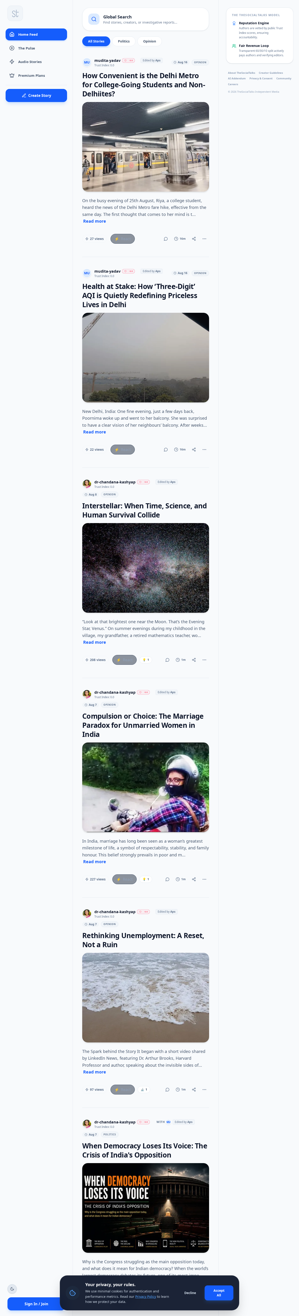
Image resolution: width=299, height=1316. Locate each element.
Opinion (149, 41)
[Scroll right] (205, 42)
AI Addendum (237, 78)
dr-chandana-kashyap (114, 482)
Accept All (219, 1292)
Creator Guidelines (271, 72)
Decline (190, 1293)
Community (283, 78)
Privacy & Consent (261, 78)
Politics (124, 41)
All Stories (96, 41)
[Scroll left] (86, 42)
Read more (94, 221)
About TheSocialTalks (241, 72)
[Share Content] (193, 238)
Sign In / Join (36, 1303)
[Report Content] (204, 238)
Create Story (39, 95)
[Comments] (165, 238)
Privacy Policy (145, 1296)
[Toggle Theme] (12, 1289)
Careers (233, 84)
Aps (157, 60)
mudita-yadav (107, 60)
